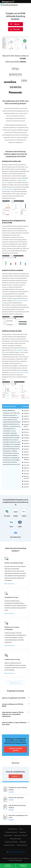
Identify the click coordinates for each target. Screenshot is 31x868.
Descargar (16, 29)
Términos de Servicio (11, 832)
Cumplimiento (8, 835)
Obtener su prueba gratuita (15, 749)
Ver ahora (11, 791)
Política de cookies (15, 838)
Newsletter (23, 841)
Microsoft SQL (18, 350)
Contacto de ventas (9, 845)
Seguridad (23, 832)
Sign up (16, 24)
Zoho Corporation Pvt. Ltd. (15, 858)
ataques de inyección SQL (20, 372)
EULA (20, 829)
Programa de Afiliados (11, 841)
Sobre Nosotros (13, 829)
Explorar (14, 776)
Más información (9, 583)
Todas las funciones (14, 683)
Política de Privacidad (20, 835)
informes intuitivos (8, 189)
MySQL (4, 352)
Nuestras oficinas (22, 845)
